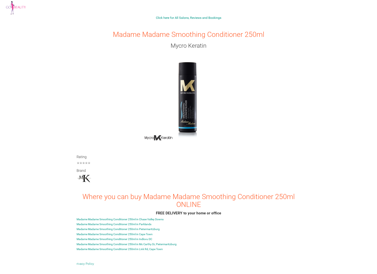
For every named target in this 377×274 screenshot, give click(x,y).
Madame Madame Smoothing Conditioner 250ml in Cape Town (115, 234)
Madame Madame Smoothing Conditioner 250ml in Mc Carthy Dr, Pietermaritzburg (127, 244)
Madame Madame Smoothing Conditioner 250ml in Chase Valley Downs (120, 219)
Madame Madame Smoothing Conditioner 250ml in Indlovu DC (114, 239)
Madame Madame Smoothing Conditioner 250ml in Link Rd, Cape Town (120, 249)
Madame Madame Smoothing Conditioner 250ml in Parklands (114, 224)
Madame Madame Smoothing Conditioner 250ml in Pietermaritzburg (118, 229)
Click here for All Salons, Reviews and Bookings (188, 18)
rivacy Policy (85, 264)
